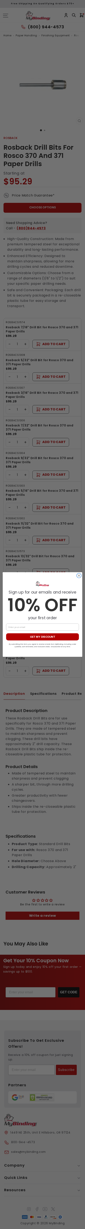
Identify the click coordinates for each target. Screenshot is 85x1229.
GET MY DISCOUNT (42, 636)
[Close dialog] (79, 575)
